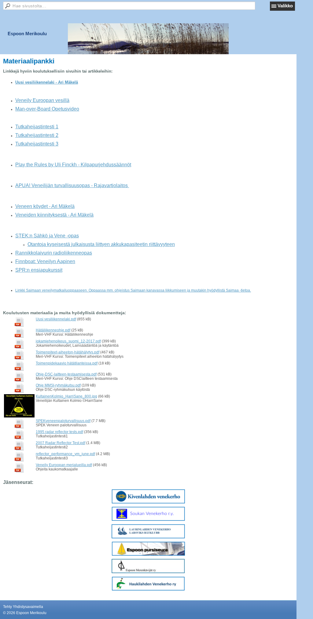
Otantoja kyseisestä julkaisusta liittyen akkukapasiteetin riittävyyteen (101, 244)
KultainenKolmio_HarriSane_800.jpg (66, 396)
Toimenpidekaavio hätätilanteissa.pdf (67, 363)
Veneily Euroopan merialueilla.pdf (64, 465)
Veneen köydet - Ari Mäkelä (45, 206)
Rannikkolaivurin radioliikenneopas (53, 252)
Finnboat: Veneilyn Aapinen (45, 261)
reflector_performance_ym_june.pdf (65, 454)
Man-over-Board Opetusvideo (47, 108)
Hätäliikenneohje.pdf (53, 330)
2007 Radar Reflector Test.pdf (60, 443)
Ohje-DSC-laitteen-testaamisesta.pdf (66, 374)
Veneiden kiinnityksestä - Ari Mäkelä (54, 214)
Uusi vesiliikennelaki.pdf (56, 319)
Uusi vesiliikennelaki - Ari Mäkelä (46, 82)
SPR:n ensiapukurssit (38, 270)
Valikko (285, 5)
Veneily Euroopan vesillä (42, 100)
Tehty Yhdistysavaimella (23, 607)
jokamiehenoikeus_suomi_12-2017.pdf (68, 341)
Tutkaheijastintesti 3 (36, 143)
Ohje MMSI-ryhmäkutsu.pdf (58, 385)
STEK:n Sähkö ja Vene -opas (47, 235)
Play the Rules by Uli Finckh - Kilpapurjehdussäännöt (73, 164)
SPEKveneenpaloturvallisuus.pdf (63, 421)
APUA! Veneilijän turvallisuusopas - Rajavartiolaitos (72, 185)
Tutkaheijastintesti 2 (36, 135)
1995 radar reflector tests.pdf (59, 432)
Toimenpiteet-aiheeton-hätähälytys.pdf (67, 352)
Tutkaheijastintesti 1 (36, 126)
